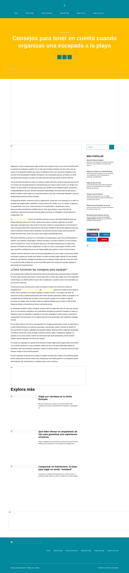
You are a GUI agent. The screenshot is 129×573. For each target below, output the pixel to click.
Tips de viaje (30, 13)
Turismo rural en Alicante (95, 194)
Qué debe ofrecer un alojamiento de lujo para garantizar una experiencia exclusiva (57, 434)
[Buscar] (111, 147)
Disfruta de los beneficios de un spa (98, 205)
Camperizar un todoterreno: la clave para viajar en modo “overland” (57, 468)
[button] (59, 57)
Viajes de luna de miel (94, 183)
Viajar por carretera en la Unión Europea (99, 171)
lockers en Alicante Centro (30, 290)
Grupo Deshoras (47, 290)
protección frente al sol (20, 219)
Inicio (16, 13)
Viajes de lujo (81, 13)
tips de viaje (64, 32)
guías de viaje (64, 13)
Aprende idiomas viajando (95, 160)
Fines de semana (46, 13)
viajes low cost (98, 13)
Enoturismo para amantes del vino (98, 215)
